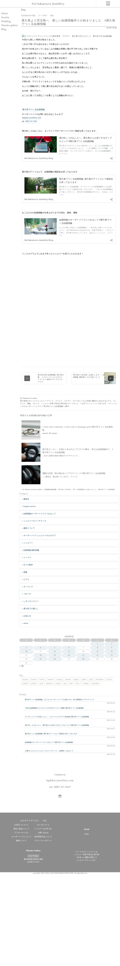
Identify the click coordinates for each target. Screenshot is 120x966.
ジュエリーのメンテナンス (34, 521)
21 (83, 655)
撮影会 (26, 499)
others (25, 623)
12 (55, 651)
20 (69, 655)
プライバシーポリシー (43, 841)
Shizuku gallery (9, 25)
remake (57, 683)
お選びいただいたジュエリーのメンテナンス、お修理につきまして (49, 751)
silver (77, 683)
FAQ (44, 820)
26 (55, 659)
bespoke (25, 679)
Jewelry (5, 17)
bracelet (33, 679)
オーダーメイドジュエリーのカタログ (39, 535)
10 (26, 651)
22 (97, 655)
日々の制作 (28, 565)
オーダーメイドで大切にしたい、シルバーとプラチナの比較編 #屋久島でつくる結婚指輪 (57, 717)
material (25, 683)
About (4, 13)
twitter (86, 834)
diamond (50, 679)
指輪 (25, 572)
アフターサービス (21, 833)
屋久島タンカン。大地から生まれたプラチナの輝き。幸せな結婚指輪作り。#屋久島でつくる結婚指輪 (77, 450)
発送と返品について (21, 829)
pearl (41, 683)
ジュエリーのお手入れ (43, 829)
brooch (42, 679)
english (76, 679)
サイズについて (43, 825)
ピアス (26, 579)
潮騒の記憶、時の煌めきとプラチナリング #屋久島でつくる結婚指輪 (73, 473)
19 (55, 655)
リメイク (27, 557)
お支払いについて (21, 825)
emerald (68, 679)
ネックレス (28, 586)
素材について (29, 528)
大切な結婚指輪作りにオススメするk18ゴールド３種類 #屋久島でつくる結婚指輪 (54, 708)
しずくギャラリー (31, 601)
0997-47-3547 (31, 121)
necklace (34, 683)
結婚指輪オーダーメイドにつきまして (39, 514)
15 (97, 651)
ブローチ (27, 594)
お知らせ (27, 616)
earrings (59, 679)
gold (90, 679)
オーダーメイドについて (21, 837)
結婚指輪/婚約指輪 (31, 550)
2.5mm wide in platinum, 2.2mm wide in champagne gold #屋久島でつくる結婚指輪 (77, 428)
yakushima (95, 683)
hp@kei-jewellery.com (31, 118)
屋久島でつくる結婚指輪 (33, 109)
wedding (85, 683)
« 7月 (21, 666)
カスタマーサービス (29, 820)
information (100, 679)
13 (69, 651)
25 (40, 659)
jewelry (109, 679)
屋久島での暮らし (31, 608)
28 (83, 659)
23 (112, 655)
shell (70, 683)
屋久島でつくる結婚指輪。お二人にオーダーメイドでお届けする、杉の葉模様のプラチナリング (59, 699)
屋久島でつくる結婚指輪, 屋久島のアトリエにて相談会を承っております (51, 733)
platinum (49, 683)
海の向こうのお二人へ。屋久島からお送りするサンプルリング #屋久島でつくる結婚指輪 (57, 725)
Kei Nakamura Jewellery (48, 4)
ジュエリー (28, 543)
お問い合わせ (43, 833)
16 (112, 651)
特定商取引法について (43, 837)
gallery (84, 679)
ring (64, 683)
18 (40, 655)
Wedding (6, 21)
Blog (3, 29)
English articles (29, 506)
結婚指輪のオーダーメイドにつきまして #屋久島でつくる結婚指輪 (49, 742)
